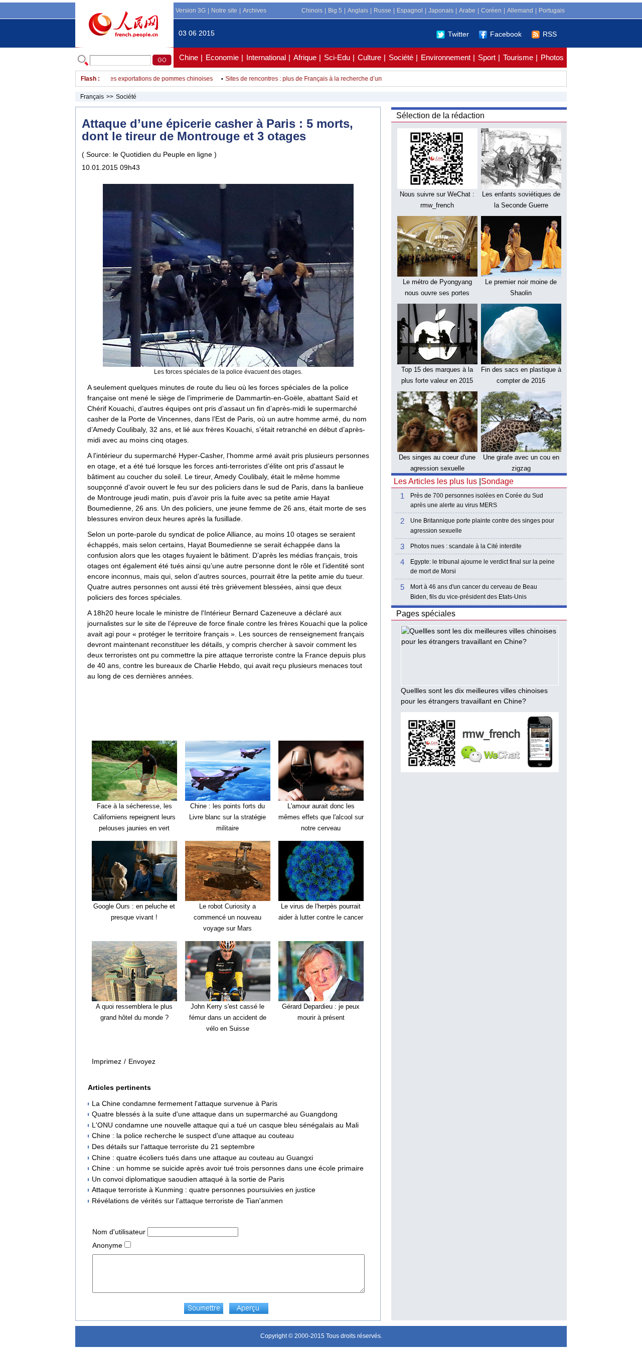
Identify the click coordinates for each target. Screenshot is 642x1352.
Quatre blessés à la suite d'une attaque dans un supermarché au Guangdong (215, 1114)
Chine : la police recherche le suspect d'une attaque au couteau (193, 1136)
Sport (487, 57)
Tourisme (518, 57)
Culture (369, 57)
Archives (254, 10)
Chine (188, 57)
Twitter (458, 34)
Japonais (440, 10)
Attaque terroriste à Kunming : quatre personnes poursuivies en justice (203, 1190)
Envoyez (141, 1061)
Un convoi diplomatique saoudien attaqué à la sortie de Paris (188, 1179)
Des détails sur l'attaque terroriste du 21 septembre (173, 1147)
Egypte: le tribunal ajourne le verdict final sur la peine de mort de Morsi (482, 566)
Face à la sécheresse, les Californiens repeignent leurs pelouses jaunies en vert (134, 816)
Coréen (491, 10)
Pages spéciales (425, 613)
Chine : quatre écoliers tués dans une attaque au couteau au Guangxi (202, 1158)
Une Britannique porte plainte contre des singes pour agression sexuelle (482, 525)
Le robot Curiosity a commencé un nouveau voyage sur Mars (227, 917)
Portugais (552, 10)
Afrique (304, 57)
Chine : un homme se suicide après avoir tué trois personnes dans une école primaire (228, 1168)
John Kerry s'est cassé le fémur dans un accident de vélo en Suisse (227, 1017)
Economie (222, 57)
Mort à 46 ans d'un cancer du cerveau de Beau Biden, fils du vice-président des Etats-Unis (473, 591)
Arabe (467, 10)
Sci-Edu (337, 57)
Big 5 (335, 10)
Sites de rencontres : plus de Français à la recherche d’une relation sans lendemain (322, 78)
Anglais (358, 10)
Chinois (312, 10)
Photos (552, 57)
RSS (550, 34)
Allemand (520, 10)
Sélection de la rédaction (440, 115)
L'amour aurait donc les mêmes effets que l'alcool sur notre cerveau (321, 816)
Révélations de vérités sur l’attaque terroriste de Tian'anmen (187, 1201)
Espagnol (410, 10)
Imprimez (106, 1061)
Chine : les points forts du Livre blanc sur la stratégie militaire (227, 816)
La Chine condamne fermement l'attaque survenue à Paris (184, 1103)
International (266, 57)
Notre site (224, 10)
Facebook (506, 34)
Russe (382, 10)
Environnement (445, 57)
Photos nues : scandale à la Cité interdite (466, 546)
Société (401, 57)
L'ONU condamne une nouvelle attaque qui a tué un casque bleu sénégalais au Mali (225, 1125)
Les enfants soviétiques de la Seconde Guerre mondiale (521, 204)
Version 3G (191, 10)
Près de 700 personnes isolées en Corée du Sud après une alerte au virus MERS (476, 500)
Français (92, 96)
